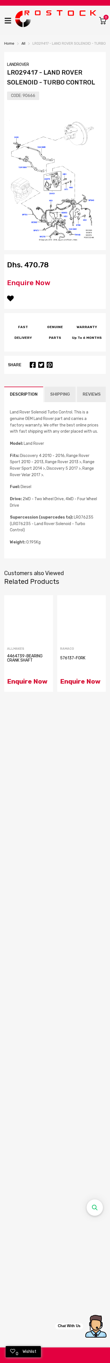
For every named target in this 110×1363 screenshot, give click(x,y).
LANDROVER (18, 64)
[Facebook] (32, 364)
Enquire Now (28, 283)
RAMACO (67, 649)
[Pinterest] (49, 364)
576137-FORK (72, 658)
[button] (95, 1207)
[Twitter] (41, 364)
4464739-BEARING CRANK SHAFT (25, 658)
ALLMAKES (15, 649)
